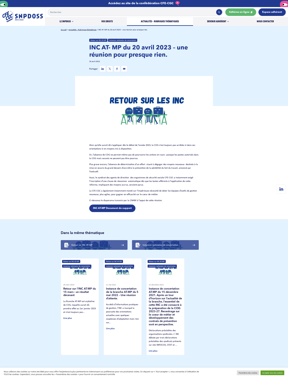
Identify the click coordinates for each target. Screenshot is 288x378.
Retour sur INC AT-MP (98, 40)
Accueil (64, 30)
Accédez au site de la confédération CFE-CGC (141, 3)
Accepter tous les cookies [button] (272, 373)
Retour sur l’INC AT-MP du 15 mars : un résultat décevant (79, 292)
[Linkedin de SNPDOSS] (103, 69)
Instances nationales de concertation (122, 40)
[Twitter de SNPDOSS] (110, 69)
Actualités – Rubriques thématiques (160, 21)
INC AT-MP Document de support (112, 208)
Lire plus (67, 318)
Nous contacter (265, 21)
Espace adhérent (272, 12)
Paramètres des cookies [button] (248, 373)
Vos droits (107, 21)
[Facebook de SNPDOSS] (117, 69)
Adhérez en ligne (239, 12)
